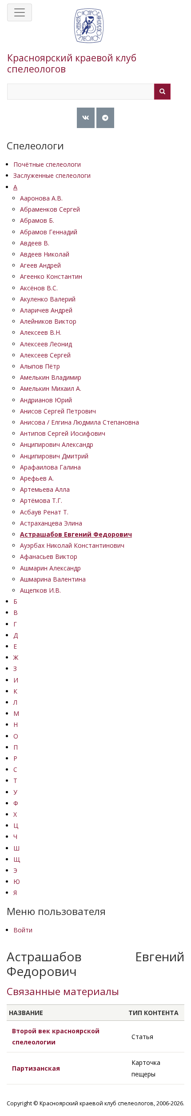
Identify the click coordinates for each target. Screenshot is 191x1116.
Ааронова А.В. (41, 198)
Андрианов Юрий (46, 400)
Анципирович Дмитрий (54, 456)
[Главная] (89, 35)
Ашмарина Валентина (53, 579)
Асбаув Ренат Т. (44, 512)
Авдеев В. (34, 243)
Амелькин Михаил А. (50, 388)
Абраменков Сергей (50, 209)
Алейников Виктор (48, 321)
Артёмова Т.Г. (41, 500)
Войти (22, 930)
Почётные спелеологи (47, 164)
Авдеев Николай (44, 254)
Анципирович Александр (56, 444)
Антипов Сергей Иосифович (62, 433)
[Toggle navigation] (19, 12)
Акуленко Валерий (48, 299)
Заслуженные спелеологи (52, 175)
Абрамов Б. (37, 220)
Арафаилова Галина (50, 467)
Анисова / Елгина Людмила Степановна (79, 422)
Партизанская (36, 1068)
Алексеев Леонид (46, 344)
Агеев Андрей (40, 265)
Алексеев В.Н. (40, 332)
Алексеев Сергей (45, 355)
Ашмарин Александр (50, 568)
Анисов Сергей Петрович (58, 411)
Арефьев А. (37, 478)
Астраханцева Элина (51, 523)
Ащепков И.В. (40, 590)
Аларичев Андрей (46, 310)
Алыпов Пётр (40, 366)
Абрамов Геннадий (48, 232)
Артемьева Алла (45, 489)
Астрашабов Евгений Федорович (76, 534)
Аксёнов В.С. (39, 288)
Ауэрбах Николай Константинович (72, 545)
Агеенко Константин (51, 276)
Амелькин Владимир (50, 377)
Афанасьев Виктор (48, 556)
